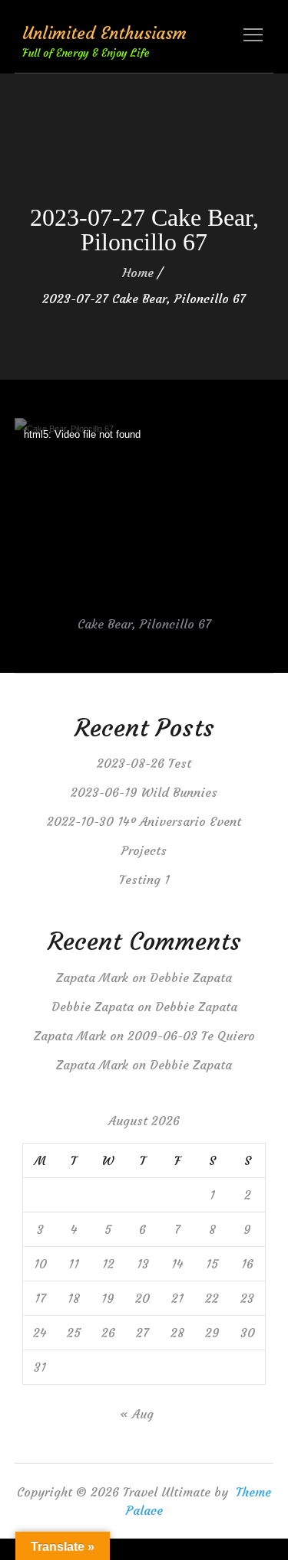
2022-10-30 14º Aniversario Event (144, 821)
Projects (144, 850)
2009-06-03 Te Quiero (191, 1035)
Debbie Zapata (191, 977)
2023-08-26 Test (144, 763)
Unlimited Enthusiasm (104, 33)
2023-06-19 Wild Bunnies (144, 792)
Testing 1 (144, 879)
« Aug (137, 1413)
